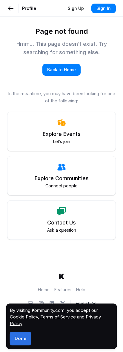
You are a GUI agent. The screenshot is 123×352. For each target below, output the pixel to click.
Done (21, 338)
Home (44, 289)
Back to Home (61, 69)
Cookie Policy (24, 317)
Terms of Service (58, 317)
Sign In (103, 8)
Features (62, 289)
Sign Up (76, 8)
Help (80, 289)
